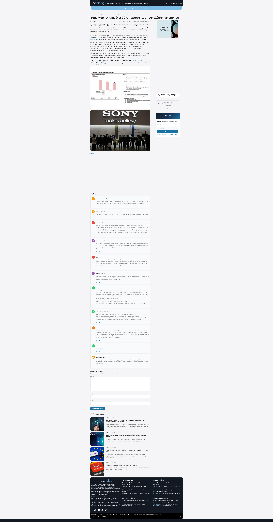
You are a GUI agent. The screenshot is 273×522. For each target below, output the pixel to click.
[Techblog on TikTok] (178, 3)
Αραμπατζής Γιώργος (101, 357)
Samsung (141, 8)
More (151, 3)
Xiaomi (146, 8)
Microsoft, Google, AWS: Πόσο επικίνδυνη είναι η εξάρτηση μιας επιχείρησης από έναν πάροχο (125, 421)
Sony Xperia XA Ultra (122, 62)
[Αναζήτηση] (167, 3)
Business (94, 21)
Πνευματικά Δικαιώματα (140, 514)
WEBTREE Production (105, 516)
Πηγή (92, 153)
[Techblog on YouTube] (174, 3)
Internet (146, 3)
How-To (118, 3)
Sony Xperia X (139, 60)
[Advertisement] (120, 173)
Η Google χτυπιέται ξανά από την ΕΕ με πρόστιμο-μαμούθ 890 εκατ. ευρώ (127, 450)
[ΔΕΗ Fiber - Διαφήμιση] (167, 29)
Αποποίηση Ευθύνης (150, 514)
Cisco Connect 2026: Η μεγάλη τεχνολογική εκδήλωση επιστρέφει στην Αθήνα (128, 435)
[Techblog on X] (176, 3)
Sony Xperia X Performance (105, 62)
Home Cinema (138, 3)
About (99, 516)
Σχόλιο (92, 376)
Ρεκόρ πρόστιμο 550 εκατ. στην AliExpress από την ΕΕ (122, 465)
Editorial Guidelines (158, 514)
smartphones (94, 39)
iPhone (135, 8)
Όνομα (92, 394)
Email (91, 400)
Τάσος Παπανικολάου (145, 21)
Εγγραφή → (168, 131)
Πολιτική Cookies (114, 514)
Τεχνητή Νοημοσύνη (127, 3)
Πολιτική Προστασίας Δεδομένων (103, 514)
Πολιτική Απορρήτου (173, 134)
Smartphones (110, 3)
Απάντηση (98, 206)
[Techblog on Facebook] (169, 3)
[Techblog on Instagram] (171, 3)
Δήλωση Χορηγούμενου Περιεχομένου (126, 514)
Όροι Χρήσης (93, 514)
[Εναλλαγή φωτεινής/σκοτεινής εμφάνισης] (181, 3)
